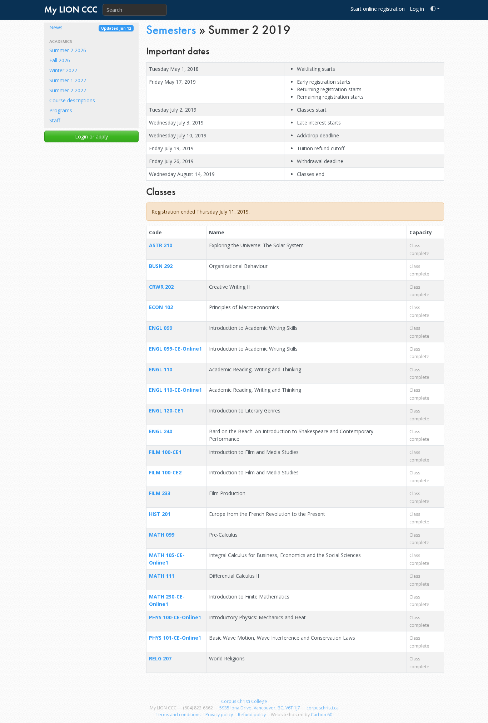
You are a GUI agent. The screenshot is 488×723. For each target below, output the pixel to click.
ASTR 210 (160, 245)
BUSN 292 (161, 266)
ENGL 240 (160, 431)
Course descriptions (72, 100)
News (90, 27)
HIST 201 (159, 514)
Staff (54, 120)
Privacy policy (219, 715)
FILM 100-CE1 (165, 452)
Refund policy (252, 715)
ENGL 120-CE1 (166, 410)
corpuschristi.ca (323, 708)
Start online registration (377, 8)
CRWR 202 (161, 286)
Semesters (171, 30)
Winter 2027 (63, 70)
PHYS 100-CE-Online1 (175, 617)
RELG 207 (160, 658)
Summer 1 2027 (67, 80)
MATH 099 (161, 534)
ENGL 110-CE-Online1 (175, 389)
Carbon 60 (321, 715)
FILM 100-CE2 (165, 472)
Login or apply (91, 136)
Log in (417, 8)
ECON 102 (161, 307)
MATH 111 (161, 575)
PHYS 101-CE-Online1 (175, 637)
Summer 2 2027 (67, 90)
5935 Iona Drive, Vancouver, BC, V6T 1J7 (259, 708)
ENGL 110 (160, 369)
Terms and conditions (178, 715)
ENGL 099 (160, 327)
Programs (60, 110)
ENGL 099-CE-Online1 (175, 348)
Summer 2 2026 (67, 50)
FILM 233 (159, 493)
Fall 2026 (59, 60)
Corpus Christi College (244, 701)
